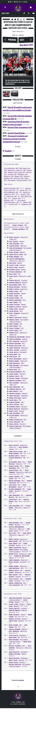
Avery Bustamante (15, 358)
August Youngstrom (15, 419)
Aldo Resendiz (14, 365)
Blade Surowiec (14, 293)
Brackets (8, 151)
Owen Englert (13, 391)
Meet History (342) (26, 45)
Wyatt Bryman (13, 324)
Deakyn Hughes (14, 361)
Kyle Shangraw (14, 341)
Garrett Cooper (14, 378)
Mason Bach (13, 369)
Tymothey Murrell (15, 389)
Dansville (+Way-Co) (17, 261)
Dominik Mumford (15, 282)
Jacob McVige (13, 311)
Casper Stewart (17, 225)
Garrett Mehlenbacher (17, 259)
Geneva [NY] (16, 198)
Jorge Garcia (13, 352)
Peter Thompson (14, 313)
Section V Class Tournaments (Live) (20, 127)
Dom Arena (12, 263)
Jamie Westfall (14, 395)
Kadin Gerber (13, 291)
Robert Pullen (14, 289)
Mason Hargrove (14, 409)
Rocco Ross (13, 274)
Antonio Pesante (15, 393)
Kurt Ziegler (13, 241)
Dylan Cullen (13, 424)
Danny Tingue (13, 295)
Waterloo (24, 289)
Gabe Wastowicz (14, 363)
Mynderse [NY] (9, 176)
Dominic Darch (14, 376)
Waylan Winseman (15, 343)
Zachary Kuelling (15, 426)
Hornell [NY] (25, 194)
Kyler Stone (13, 267)
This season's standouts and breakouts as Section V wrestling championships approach (15, 139)
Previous (12, 40)
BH (25, 254)
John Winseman (14, 243)
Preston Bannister (15, 271)
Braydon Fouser (14, 406)
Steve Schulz (13, 330)
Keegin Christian (15, 345)
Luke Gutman (13, 326)
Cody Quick (13, 356)
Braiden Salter (14, 269)
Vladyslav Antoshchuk (17, 337)
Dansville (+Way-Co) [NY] (17, 170)
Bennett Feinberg (15, 380)
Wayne (22, 241)
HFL (22, 243)
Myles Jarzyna (14, 350)
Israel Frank (13, 265)
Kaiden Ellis (13, 332)
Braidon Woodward (18, 229)
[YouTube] (33, 13)
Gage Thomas (13, 302)
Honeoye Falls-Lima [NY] (16, 172)
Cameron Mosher (14, 402)
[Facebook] (24, 13)
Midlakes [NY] (23, 174)
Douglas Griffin (15, 306)
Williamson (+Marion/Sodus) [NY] (20, 180)
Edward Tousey (14, 319)
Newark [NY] (19, 176)
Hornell (23, 246)
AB (25, 225)
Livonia (24, 280)
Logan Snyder (13, 374)
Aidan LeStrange (15, 398)
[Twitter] (28, 13)
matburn (21, 680)
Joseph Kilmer (14, 246)
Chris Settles (14, 404)
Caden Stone (13, 309)
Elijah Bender (14, 415)
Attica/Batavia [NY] (11, 168)
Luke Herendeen (14, 413)
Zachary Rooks (14, 298)
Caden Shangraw (14, 348)
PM (27, 229)
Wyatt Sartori (14, 237)
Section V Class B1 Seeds (16, 133)
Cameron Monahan (15, 339)
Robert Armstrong (15, 317)
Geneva (22, 265)
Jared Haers (13, 400)
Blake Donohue (14, 256)
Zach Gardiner (14, 382)
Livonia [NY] (12, 174)
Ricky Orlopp (13, 252)
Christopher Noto (15, 284)
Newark (22, 252)
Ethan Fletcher (14, 304)
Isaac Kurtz (13, 276)
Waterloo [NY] (19, 178)
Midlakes (23, 352)
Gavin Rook (13, 354)
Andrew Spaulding (15, 300)
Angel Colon (13, 411)
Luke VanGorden (14, 387)
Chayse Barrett (14, 280)
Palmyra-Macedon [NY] (11, 188)
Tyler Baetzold (14, 422)
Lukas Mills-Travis (16, 254)
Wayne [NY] (24, 190)
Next (22, 40)
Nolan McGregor (14, 287)
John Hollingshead (15, 248)
